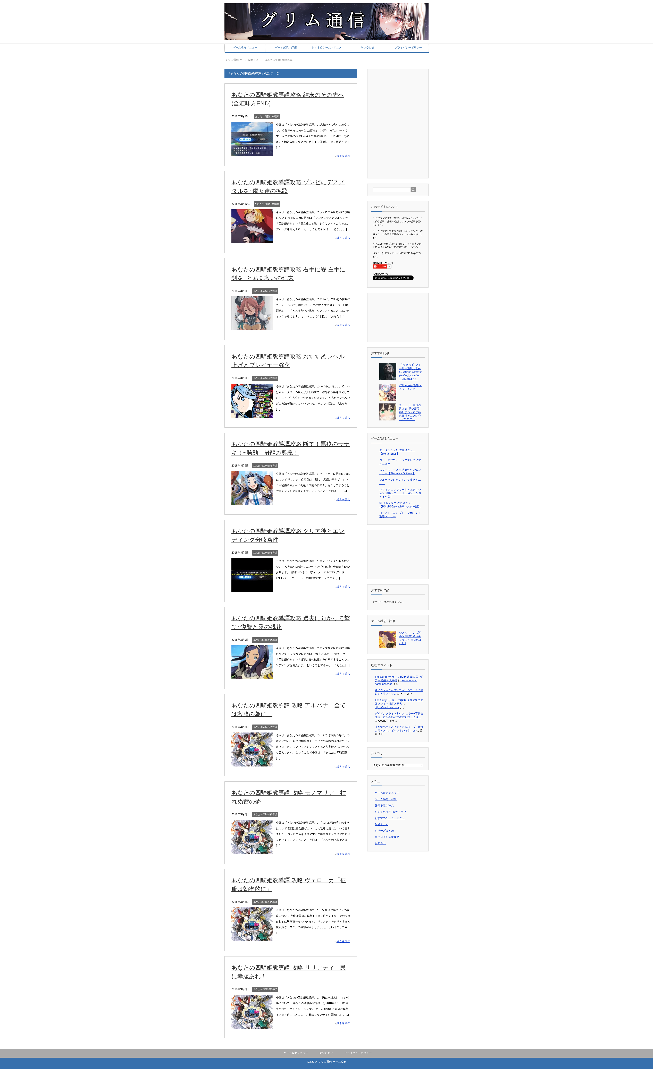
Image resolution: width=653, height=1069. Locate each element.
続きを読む (343, 155)
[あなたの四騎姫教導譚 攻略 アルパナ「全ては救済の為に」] (252, 763)
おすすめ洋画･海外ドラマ (390, 811)
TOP (244, 59)
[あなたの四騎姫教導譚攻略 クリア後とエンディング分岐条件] (252, 589)
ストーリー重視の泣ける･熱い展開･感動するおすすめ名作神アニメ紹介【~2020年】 (410, 412)
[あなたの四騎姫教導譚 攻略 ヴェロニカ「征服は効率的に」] (252, 938)
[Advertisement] (398, 123)
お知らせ (380, 843)
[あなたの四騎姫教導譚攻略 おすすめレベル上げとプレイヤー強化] (252, 414)
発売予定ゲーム (384, 805)
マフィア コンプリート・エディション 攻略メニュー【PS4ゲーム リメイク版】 (400, 493)
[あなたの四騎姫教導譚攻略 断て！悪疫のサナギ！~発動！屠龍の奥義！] (252, 502)
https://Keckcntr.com (387, 707)
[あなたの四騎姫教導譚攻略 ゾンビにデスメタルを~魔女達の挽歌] (252, 240)
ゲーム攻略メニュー (245, 47)
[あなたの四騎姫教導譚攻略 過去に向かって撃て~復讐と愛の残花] (252, 676)
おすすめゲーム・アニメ (327, 47)
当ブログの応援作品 (387, 836)
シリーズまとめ (384, 830)
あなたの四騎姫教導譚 (267, 116)
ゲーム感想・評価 (286, 47)
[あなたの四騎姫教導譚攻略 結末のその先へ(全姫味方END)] (252, 153)
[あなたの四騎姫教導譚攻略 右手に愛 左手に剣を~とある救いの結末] (252, 327)
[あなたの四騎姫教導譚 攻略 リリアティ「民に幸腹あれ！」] (252, 1025)
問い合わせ (367, 47)
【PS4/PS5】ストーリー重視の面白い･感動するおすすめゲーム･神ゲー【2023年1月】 (410, 372)
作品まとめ (381, 824)
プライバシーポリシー (408, 47)
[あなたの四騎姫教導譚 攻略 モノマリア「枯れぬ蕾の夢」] (252, 851)
